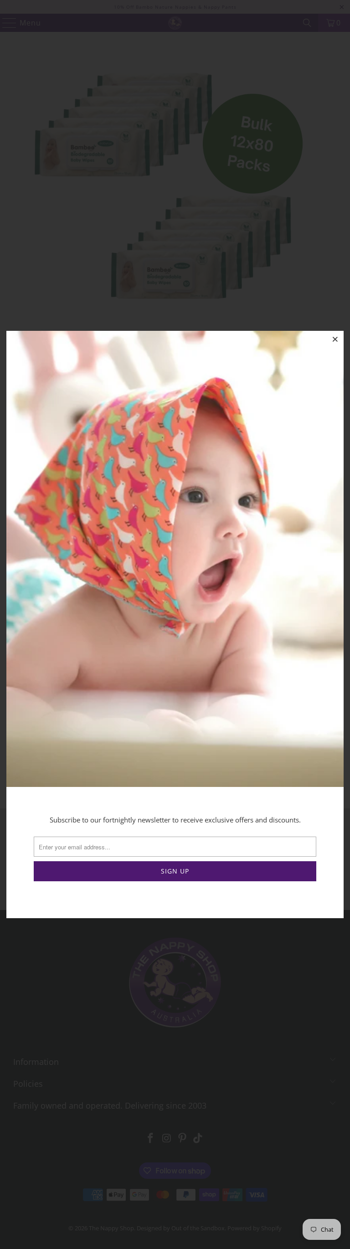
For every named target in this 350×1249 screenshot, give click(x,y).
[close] (335, 339)
